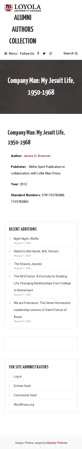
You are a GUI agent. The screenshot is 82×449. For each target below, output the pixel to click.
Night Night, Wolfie (26, 238)
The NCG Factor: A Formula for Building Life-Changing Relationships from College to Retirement (42, 283)
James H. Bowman (37, 156)
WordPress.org (24, 404)
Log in (18, 376)
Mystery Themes (57, 442)
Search (68, 53)
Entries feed (22, 386)
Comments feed (25, 395)
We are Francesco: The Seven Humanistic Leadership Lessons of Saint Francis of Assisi (42, 310)
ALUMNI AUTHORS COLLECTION (22, 29)
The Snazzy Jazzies (28, 264)
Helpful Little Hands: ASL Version (36, 251)
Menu (13, 54)
